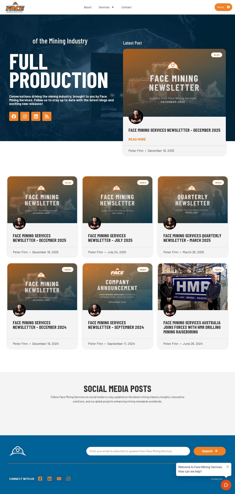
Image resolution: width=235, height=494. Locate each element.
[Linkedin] (35, 116)
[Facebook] (13, 116)
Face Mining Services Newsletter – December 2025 (174, 130)
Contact (126, 7)
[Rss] (46, 116)
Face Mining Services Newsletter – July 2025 (110, 238)
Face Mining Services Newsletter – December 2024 (39, 325)
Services (104, 7)
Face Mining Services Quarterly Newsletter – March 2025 (192, 238)
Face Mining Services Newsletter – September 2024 (116, 325)
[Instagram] (24, 116)
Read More (137, 139)
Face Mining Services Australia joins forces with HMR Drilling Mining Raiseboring (192, 327)
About (87, 7)
